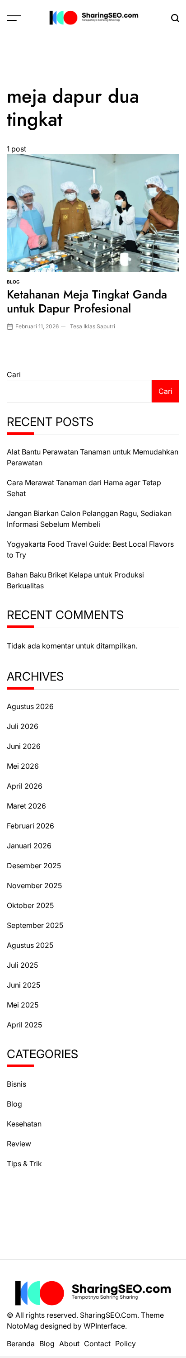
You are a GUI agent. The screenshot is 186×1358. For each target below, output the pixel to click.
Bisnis (16, 1083)
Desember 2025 (34, 865)
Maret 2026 (26, 805)
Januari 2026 (29, 845)
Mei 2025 (22, 1004)
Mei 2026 (23, 766)
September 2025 (35, 925)
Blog (13, 281)
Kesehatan (24, 1123)
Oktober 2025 (30, 905)
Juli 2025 (22, 965)
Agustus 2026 (30, 706)
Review (19, 1143)
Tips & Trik (24, 1163)
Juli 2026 (22, 726)
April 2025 (24, 1024)
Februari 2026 (30, 825)
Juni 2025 (23, 984)
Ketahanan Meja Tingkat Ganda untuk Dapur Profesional (87, 301)
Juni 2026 (24, 746)
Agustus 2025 (30, 945)
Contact (97, 1343)
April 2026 (24, 785)
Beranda (21, 1343)
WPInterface (104, 1325)
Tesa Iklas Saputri (92, 326)
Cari (14, 374)
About (69, 1343)
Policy (125, 1343)
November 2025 (34, 885)
